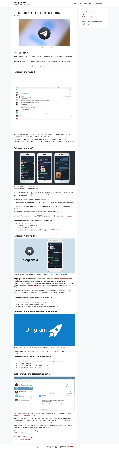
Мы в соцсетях (100, 3)
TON (22, 432)
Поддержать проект (87, 19)
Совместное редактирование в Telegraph (26, 437)
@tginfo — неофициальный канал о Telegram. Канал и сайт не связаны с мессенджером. (92, 23)
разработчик (37, 285)
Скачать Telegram (88, 3)
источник (27, 415)
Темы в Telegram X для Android (23, 439)
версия (72, 187)
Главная (75, 3)
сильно (16, 415)
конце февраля (61, 347)
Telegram (16, 188)
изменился (30, 285)
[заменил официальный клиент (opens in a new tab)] (54, 215)
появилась (57, 187)
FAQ (81, 3)
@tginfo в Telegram (68, 446)
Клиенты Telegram (22, 436)
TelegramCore (68, 216)
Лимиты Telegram (87, 16)
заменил (39, 215)
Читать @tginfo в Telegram (89, 12)
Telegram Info (20, 3)
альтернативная (65, 187)
